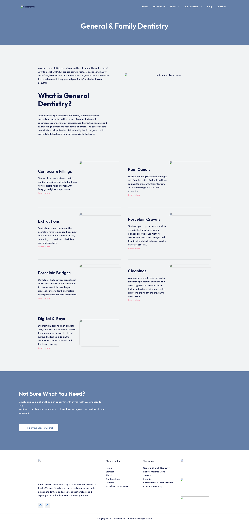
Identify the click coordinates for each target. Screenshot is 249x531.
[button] (163, 6)
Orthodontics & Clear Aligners (158, 482)
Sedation (147, 479)
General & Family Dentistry (156, 467)
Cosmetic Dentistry (153, 486)
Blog (209, 6)
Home (145, 6)
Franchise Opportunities (118, 486)
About (173, 6)
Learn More (44, 193)
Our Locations (192, 6)
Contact (221, 6)
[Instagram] (47, 505)
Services (157, 6)
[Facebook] (40, 505)
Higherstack (146, 518)
